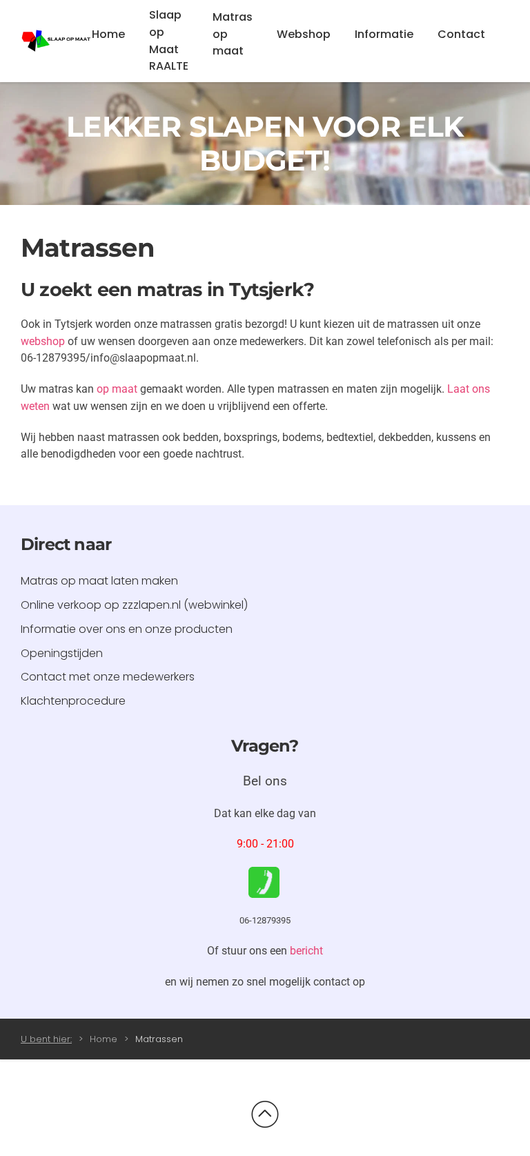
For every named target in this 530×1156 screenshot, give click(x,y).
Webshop (304, 34)
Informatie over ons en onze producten (127, 629)
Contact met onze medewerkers (108, 677)
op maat (117, 388)
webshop (43, 341)
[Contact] (263, 881)
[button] (265, 1114)
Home (108, 34)
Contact (461, 34)
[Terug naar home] (56, 41)
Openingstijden (62, 653)
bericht (306, 950)
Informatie (384, 34)
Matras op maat (233, 34)
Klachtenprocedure (73, 701)
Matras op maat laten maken (99, 581)
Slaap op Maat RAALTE (168, 40)
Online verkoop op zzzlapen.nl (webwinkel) (134, 605)
